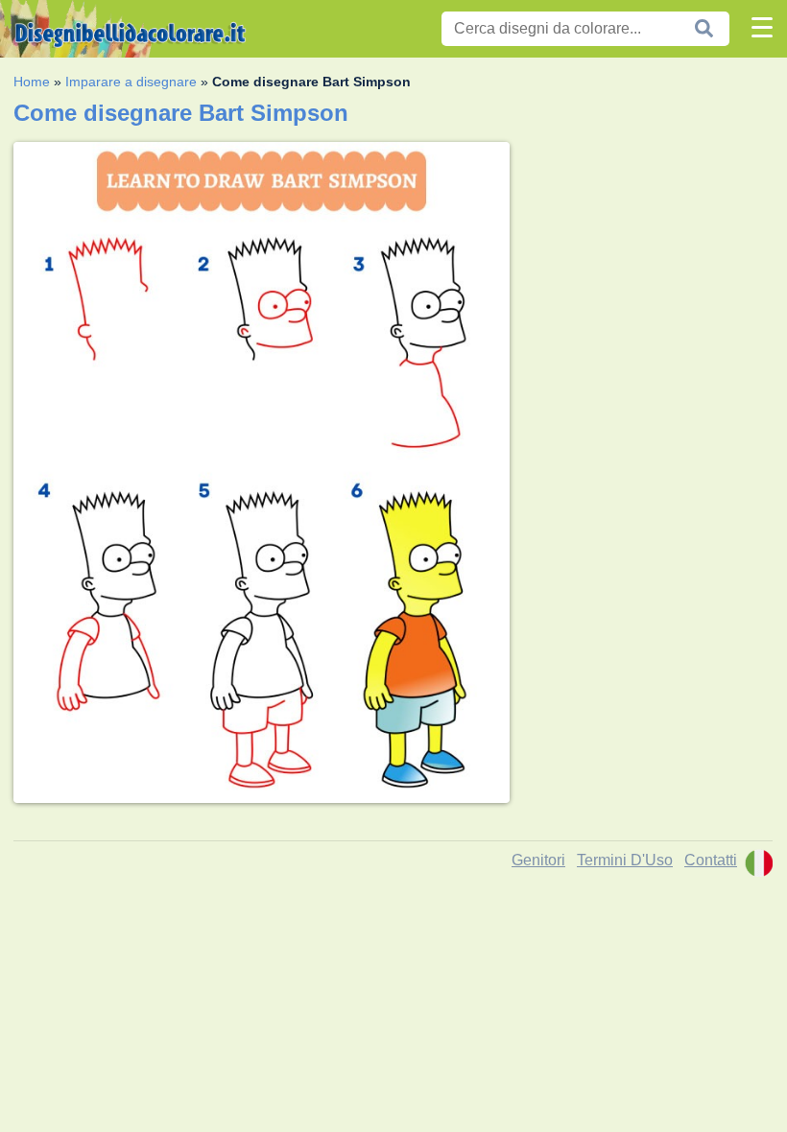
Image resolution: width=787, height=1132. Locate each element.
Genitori (538, 860)
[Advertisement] (648, 262)
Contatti (710, 860)
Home (31, 81)
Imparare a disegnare (131, 81)
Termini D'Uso (625, 860)
